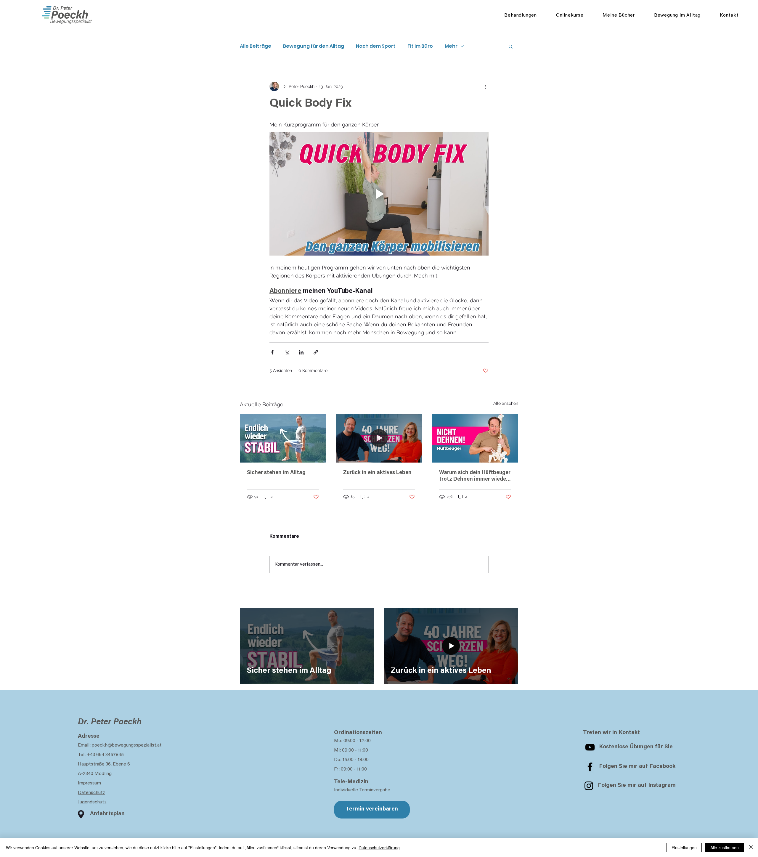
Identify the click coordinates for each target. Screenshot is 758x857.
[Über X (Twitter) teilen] (287, 352)
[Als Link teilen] (316, 352)
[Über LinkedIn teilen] (301, 352)
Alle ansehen (505, 403)
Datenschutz (91, 792)
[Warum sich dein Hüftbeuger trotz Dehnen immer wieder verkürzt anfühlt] (475, 438)
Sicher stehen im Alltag (276, 473)
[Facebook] (590, 767)
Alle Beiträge (255, 46)
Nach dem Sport (376, 46)
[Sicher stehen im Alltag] (283, 438)
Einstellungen (684, 847)
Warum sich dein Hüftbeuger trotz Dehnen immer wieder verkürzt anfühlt (474, 476)
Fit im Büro (420, 46)
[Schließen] (750, 847)
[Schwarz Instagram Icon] (589, 786)
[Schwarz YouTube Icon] (590, 747)
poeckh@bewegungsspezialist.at (127, 745)
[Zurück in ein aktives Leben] (379, 438)
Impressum (89, 783)
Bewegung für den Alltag (313, 46)
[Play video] (379, 193)
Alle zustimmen (724, 847)
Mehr (451, 46)
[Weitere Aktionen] (485, 86)
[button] (510, 46)
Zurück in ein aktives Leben (377, 473)
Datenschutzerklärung (379, 847)
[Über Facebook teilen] (272, 352)
